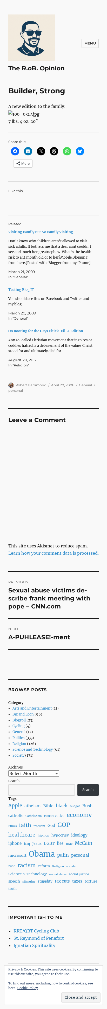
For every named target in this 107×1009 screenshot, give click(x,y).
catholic (15, 815)
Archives (15, 767)
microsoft (17, 855)
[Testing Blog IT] (51, 304)
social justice (79, 874)
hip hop (43, 835)
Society (18, 755)
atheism (32, 805)
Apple (15, 806)
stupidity (45, 881)
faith (25, 825)
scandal (71, 866)
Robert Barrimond (31, 385)
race (11, 866)
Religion (19, 744)
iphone (15, 843)
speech (14, 881)
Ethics (12, 826)
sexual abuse (57, 874)
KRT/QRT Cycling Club (36, 930)
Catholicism (33, 816)
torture (91, 881)
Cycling (18, 726)
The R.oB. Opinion (36, 68)
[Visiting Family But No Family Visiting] (51, 254)
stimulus (28, 881)
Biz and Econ (23, 714)
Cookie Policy (27, 988)
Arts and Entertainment (32, 708)
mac (69, 844)
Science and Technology (32, 749)
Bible (48, 805)
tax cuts (62, 881)
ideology (79, 835)
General (85, 385)
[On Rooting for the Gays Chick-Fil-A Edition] (51, 348)
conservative (54, 816)
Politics (18, 738)
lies (60, 843)
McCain (83, 843)
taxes (77, 881)
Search (14, 781)
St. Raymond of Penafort (39, 938)
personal (15, 390)
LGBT (49, 843)
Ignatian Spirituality (34, 945)
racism (27, 865)
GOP (63, 825)
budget (75, 806)
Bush (87, 805)
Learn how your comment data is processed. (53, 553)
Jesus (37, 843)
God (51, 825)
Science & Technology (27, 874)
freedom (39, 826)
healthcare (21, 835)
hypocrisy (60, 835)
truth (12, 889)
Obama (42, 854)
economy (79, 814)
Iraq (27, 844)
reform (44, 866)
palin (63, 855)
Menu (90, 43)
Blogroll (19, 720)
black (62, 806)
